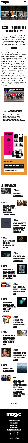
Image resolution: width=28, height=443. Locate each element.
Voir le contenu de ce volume (12, 166)
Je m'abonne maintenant (11, 170)
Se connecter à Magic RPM (14, 421)
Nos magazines (14, 423)
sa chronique (22, 61)
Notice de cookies (14, 428)
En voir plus (14, 403)
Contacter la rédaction (14, 438)
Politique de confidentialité (14, 430)
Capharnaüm (12, 70)
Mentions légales (14, 425)
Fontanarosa (11, 58)
